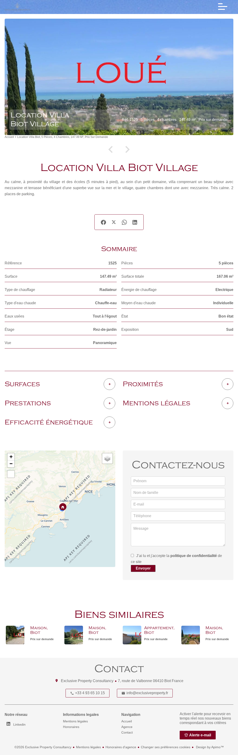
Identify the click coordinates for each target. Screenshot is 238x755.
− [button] (11, 464)
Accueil (9, 137)
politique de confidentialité (193, 556)
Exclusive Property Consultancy (87, 681)
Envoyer (143, 568)
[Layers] (107, 458)
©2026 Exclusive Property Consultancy (42, 747)
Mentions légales (88, 747)
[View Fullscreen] (10, 474)
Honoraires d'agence (121, 747)
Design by (209, 747)
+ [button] (11, 457)
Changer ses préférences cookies (165, 747)
